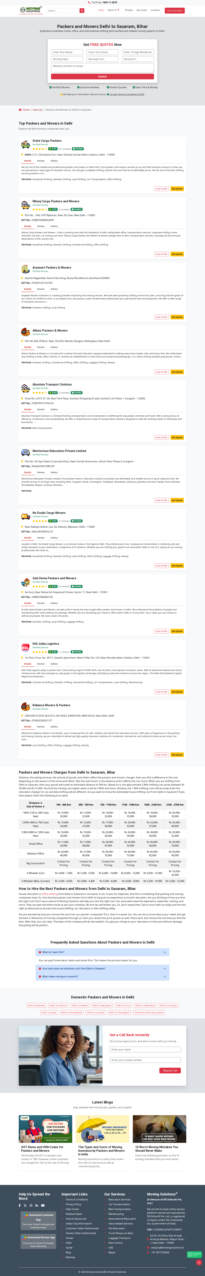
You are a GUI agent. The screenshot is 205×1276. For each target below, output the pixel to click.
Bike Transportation (120, 1209)
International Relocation (122, 1218)
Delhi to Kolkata (80, 1005)
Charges (129, 10)
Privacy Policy (73, 1204)
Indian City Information (79, 1223)
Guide (69, 1247)
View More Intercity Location (149, 1012)
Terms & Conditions (77, 1199)
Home (101, 10)
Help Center (72, 1209)
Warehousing (116, 1214)
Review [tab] (41, 160)
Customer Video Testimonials (82, 1228)
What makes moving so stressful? (60, 976)
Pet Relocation (117, 1228)
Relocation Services (119, 1199)
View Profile (161, 188)
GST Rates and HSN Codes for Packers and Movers (42, 1148)
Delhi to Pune (123, 1005)
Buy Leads (142, 10)
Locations (155, 10)
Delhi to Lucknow (95, 1012)
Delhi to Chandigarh (119, 1012)
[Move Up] (199, 1262)
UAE (111, 1247)
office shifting (50, 894)
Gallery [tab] (54, 160)
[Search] (82, 10)
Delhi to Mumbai (36, 1005)
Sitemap (70, 1257)
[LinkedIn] (36, 1205)
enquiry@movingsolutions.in (167, 1247)
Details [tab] (27, 160)
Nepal (112, 1252)
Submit (102, 76)
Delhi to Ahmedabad (71, 1012)
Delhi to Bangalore (102, 1005)
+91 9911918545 (160, 1252)
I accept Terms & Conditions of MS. (127, 94)
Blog (68, 1252)
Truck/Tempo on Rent (121, 1233)
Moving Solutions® (96, 1271)
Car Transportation (119, 1204)
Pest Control (116, 1242)
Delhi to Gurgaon (168, 1005)
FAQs (69, 1242)
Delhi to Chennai (58, 1005)
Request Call (170, 1070)
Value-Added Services (121, 1223)
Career (69, 1238)
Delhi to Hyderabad (145, 1005)
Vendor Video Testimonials (81, 1233)
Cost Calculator (174, 10)
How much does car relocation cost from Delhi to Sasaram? (73, 968)
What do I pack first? (53, 952)
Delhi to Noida (49, 1012)
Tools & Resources (76, 1218)
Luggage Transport (119, 1238)
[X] (25, 1205)
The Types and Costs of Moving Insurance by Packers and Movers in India (101, 1150)
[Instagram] (31, 1205)
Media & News (74, 1214)
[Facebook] (20, 1205)
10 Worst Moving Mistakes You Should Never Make (156, 1148)
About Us (112, 10)
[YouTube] (43, 1205)
